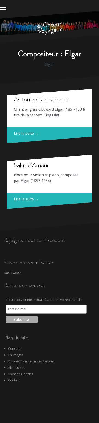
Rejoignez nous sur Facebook (34, 240)
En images (15, 355)
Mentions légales (20, 374)
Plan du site (16, 367)
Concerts (14, 348)
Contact (14, 380)
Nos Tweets (12, 272)
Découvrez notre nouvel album (31, 361)
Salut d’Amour (31, 165)
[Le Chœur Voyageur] (49, 28)
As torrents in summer (42, 99)
